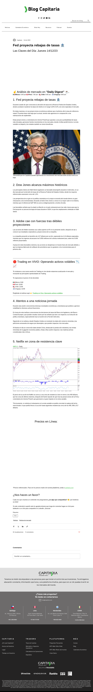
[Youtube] (47, 18)
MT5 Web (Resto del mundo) (58, 588)
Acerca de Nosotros (8, 584)
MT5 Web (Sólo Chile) (56, 584)
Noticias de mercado (25, 458)
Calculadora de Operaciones (34, 589)
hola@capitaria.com (47, 538)
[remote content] (46, 424)
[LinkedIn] (49, 18)
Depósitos (29, 593)
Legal (3, 588)
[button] (48, 27)
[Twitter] (44, 18)
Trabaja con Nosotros (8, 591)
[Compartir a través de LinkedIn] (23, 465)
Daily (15, 454)
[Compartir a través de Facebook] (14, 465)
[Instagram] (41, 18)
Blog (74, 584)
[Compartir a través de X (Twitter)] (18, 465)
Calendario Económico (80, 588)
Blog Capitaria (44, 9)
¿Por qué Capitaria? (8, 581)
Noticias (15, 458)
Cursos (75, 581)
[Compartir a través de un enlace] (27, 465)
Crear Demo (53, 591)
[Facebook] (39, 18)
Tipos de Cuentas (31, 581)
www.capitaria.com (72, 619)
